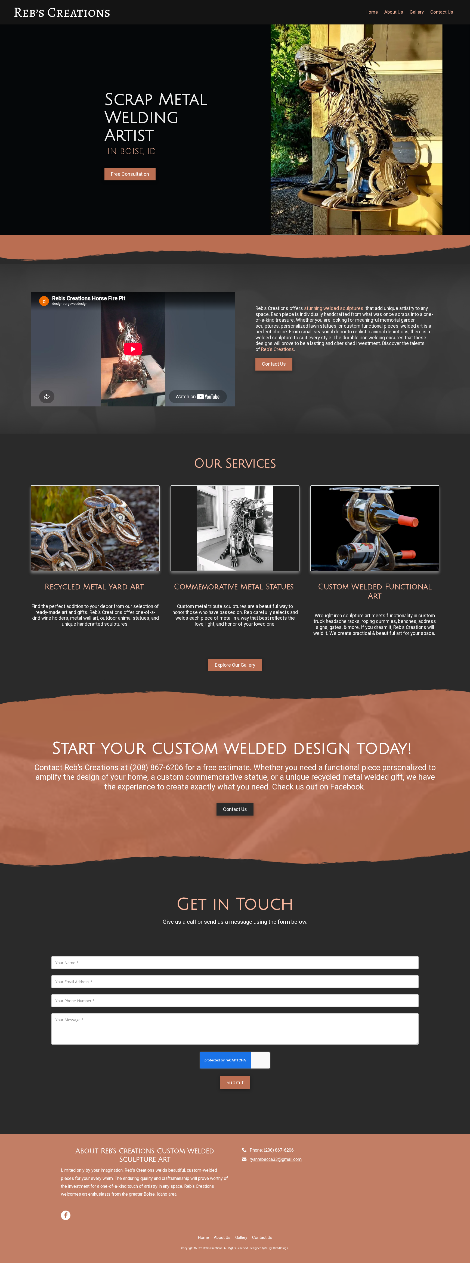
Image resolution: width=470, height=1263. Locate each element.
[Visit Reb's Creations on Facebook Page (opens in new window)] (65, 1215)
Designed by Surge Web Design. (269, 1248)
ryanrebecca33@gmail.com (276, 1159)
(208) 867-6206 (279, 1150)
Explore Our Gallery (235, 665)
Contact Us (274, 364)
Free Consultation (130, 174)
